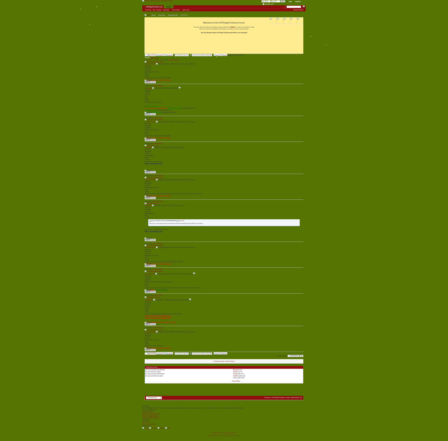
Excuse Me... (154, 58)
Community (166, 10)
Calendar (158, 10)
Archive (287, 397)
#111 (177, 60)
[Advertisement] (224, 388)
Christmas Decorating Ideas (151, 414)
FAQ (154, 10)
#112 (161, 86)
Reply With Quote (150, 82)
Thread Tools (149, 59)
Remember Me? (269, 4)
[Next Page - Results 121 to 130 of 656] (216, 55)
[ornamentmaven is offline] (154, 62)
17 (205, 55)
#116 (161, 201)
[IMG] (235, 374)
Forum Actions (176, 10)
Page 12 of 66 (151, 55)
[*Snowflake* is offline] (153, 297)
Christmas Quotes (148, 412)
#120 (161, 328)
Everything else (173, 15)
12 (190, 55)
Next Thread (230, 361)
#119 (161, 295)
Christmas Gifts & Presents (151, 418)
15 (199, 55)
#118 (161, 269)
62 (211, 55)
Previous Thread (219, 361)
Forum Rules (236, 381)
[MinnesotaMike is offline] (154, 271)
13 (193, 55)
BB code (235, 370)
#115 (161, 176)
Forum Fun (161, 15)
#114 (161, 144)
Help (290, 1)
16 (202, 55)
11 (187, 55)
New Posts (148, 10)
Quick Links (185, 10)
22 (208, 55)
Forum (168, 7)
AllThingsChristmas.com (154, 7)
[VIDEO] (235, 376)
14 (196, 55)
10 (184, 55)
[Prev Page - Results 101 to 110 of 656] (169, 55)
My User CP (146, 422)
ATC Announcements (149, 424)
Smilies (235, 372)
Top (301, 356)
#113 (161, 118)
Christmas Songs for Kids (150, 416)
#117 (161, 243)
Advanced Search (298, 9)
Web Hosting (295, 397)
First (162, 55)
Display (157, 59)
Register (298, 1)
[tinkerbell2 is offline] (152, 145)
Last (221, 55)
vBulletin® (216, 435)
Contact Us (267, 397)
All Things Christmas (278, 397)
